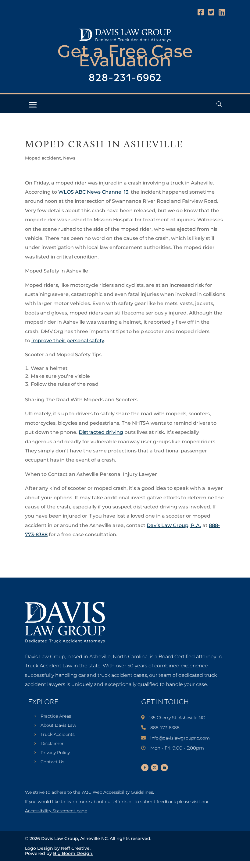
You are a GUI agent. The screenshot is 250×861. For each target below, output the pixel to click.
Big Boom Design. (73, 853)
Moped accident (43, 158)
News (69, 158)
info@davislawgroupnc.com (180, 738)
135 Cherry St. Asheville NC (177, 717)
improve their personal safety (67, 340)
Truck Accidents (58, 734)
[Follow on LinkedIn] (164, 767)
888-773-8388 (165, 727)
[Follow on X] (154, 767)
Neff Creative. (76, 848)
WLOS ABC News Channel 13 (93, 192)
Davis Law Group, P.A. (174, 525)
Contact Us (52, 762)
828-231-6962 (125, 78)
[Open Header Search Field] (219, 104)
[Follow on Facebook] (144, 767)
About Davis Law (58, 725)
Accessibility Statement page (56, 811)
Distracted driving (101, 432)
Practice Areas (56, 716)
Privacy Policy (55, 752)
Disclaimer (52, 743)
